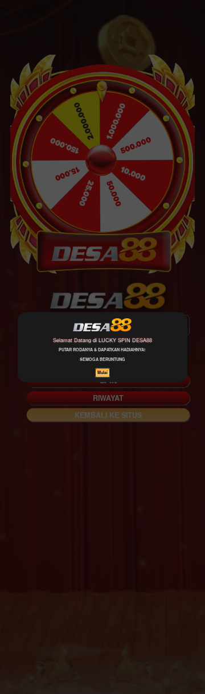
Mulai (102, 372)
